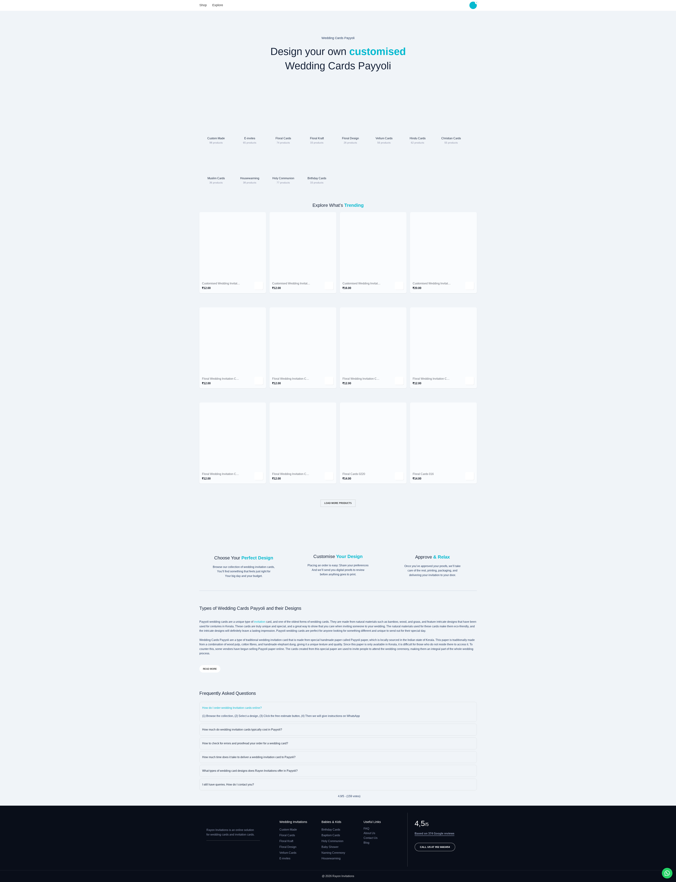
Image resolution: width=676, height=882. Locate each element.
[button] (258, 286)
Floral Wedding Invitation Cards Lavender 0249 (231, 378)
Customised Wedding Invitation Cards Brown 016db (234, 283)
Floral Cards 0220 (354, 473)
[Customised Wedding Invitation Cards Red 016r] (443, 245)
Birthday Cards (330, 829)
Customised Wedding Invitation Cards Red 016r (442, 283)
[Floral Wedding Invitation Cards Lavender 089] (373, 340)
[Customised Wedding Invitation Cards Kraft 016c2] (373, 245)
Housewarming (331, 858)
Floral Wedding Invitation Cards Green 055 (229, 473)
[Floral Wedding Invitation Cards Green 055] (232, 435)
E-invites (284, 858)
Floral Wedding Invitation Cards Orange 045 (299, 378)
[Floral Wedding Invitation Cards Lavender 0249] (232, 340)
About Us (369, 833)
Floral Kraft (286, 841)
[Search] (232, 5)
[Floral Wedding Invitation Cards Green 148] (303, 435)
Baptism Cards (330, 835)
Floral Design (287, 846)
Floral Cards (287, 835)
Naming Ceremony (333, 852)
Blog (366, 842)
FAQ (366, 828)
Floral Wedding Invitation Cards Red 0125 (439, 378)
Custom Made (288, 829)
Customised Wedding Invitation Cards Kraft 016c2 (374, 283)
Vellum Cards (287, 852)
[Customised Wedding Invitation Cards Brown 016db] (232, 245)
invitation (260, 621)
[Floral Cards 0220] (373, 435)
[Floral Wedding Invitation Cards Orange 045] (303, 340)
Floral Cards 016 (423, 473)
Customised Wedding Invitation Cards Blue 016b (302, 283)
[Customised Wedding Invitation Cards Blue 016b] (303, 245)
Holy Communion (332, 841)
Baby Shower (329, 846)
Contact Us (370, 837)
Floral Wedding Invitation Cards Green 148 (299, 473)
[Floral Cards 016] (443, 435)
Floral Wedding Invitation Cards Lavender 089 (371, 378)
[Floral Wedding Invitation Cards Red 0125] (443, 340)
